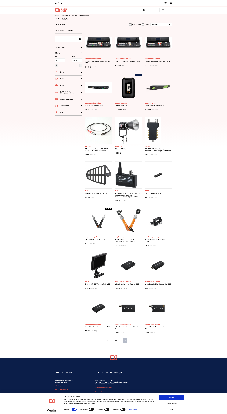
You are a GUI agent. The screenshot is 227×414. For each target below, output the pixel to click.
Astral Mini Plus (121, 106)
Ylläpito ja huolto (99, 391)
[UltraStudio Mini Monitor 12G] (98, 308)
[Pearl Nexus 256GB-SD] (158, 87)
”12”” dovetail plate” (153, 193)
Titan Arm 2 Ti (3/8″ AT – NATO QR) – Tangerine (125, 240)
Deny (171, 409)
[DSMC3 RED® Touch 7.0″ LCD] (98, 265)
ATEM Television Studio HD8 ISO (97, 62)
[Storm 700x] (128, 130)
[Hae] (161, 3)
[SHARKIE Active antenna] (98, 175)
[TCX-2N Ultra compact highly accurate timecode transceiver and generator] (128, 175)
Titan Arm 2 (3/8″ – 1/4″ (95, 240)
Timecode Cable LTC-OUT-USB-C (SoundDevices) (96, 150)
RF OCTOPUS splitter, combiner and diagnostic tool (158, 150)
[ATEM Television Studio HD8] (158, 42)
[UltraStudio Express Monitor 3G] (128, 308)
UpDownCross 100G (94, 106)
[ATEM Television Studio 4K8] (128, 42)
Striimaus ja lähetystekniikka (67, 92)
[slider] (56, 65)
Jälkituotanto (65, 79)
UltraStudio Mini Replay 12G (127, 284)
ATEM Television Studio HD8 (157, 61)
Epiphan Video (151, 103)
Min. (56, 56)
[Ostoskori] (165, 3)
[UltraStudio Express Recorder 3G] (158, 308)
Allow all (171, 397)
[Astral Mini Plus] (128, 87)
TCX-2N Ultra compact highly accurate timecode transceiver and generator (128, 195)
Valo (61, 112)
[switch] (91, 409)
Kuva (62, 85)
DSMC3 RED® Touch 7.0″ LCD (97, 284)
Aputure (118, 146)
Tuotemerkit (60, 47)
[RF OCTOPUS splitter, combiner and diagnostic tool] (158, 130)
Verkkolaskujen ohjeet (61, 389)
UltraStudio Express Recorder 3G (158, 327)
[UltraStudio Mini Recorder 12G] (158, 265)
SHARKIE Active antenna (96, 193)
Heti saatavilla (136, 24)
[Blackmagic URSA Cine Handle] (158, 221)
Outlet (147, 24)
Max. (73, 56)
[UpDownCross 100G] (98, 87)
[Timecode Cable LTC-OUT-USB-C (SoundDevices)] (98, 130)
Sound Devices (121, 103)
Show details (133, 409)
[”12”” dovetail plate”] (158, 175)
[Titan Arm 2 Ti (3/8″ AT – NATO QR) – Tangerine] (128, 221)
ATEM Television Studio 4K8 (127, 61)
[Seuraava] (125, 340)
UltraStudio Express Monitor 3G (127, 327)
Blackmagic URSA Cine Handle (155, 240)
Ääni (62, 72)
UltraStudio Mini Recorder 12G (158, 284)
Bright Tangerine (92, 237)
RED (87, 281)
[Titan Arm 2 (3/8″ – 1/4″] (98, 221)
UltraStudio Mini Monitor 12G (97, 327)
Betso (147, 146)
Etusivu (57, 15)
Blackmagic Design (93, 59)
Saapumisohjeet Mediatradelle (103, 387)
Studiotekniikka (66, 99)
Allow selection (172, 403)
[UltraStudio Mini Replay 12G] (128, 265)
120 (116, 341)
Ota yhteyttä (58, 386)
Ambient (88, 146)
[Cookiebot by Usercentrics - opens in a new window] (52, 410)
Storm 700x (120, 149)
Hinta (57, 53)
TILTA (147, 191)
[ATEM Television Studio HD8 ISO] (98, 42)
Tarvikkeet (64, 106)
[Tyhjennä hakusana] (80, 39)
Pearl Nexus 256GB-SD (155, 106)
